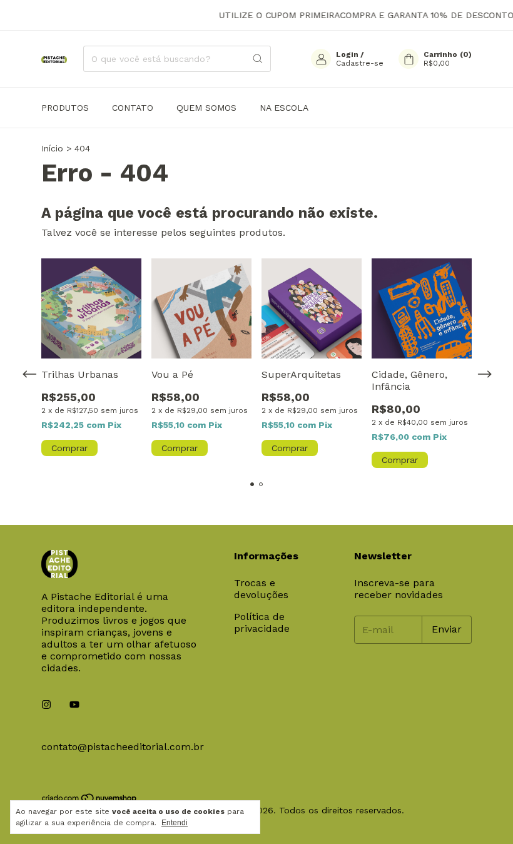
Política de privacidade (262, 622)
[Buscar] (257, 58)
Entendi (174, 822)
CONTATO (132, 108)
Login (347, 54)
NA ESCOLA (284, 108)
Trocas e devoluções (261, 589)
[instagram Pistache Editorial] (46, 705)
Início (52, 148)
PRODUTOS (65, 108)
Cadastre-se (359, 63)
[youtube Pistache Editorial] (74, 705)
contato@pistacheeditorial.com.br (122, 747)
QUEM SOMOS (206, 108)
